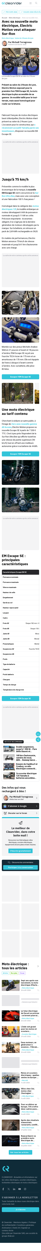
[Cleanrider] (12, 3)
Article (5, 973)
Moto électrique (14, 18)
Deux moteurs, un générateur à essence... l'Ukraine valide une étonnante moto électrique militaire (29, 1044)
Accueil (4, 18)
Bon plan (14, 973)
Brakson (11, 1236)
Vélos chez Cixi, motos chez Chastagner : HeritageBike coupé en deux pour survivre (29, 1091)
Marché (25, 1080)
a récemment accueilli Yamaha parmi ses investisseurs (20, 127)
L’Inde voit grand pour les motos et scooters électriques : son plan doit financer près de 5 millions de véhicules (29, 1029)
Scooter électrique (29, 1034)
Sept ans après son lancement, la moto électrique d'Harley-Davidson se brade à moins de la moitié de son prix (30, 982)
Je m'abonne (20, 1210)
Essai (22, 973)
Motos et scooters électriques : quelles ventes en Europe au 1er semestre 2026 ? (30, 1075)
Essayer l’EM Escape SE (20, 377)
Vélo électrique (28, 1096)
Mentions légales (20, 1222)
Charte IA (16, 1228)
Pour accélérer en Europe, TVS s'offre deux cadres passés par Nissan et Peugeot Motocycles (30, 1106)
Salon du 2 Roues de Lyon (24, 38)
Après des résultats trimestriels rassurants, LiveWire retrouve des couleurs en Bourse (30, 1122)
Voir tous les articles (19, 1152)
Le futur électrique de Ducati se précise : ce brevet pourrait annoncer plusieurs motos (30, 1013)
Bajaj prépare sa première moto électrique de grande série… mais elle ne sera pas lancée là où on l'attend (29, 1138)
